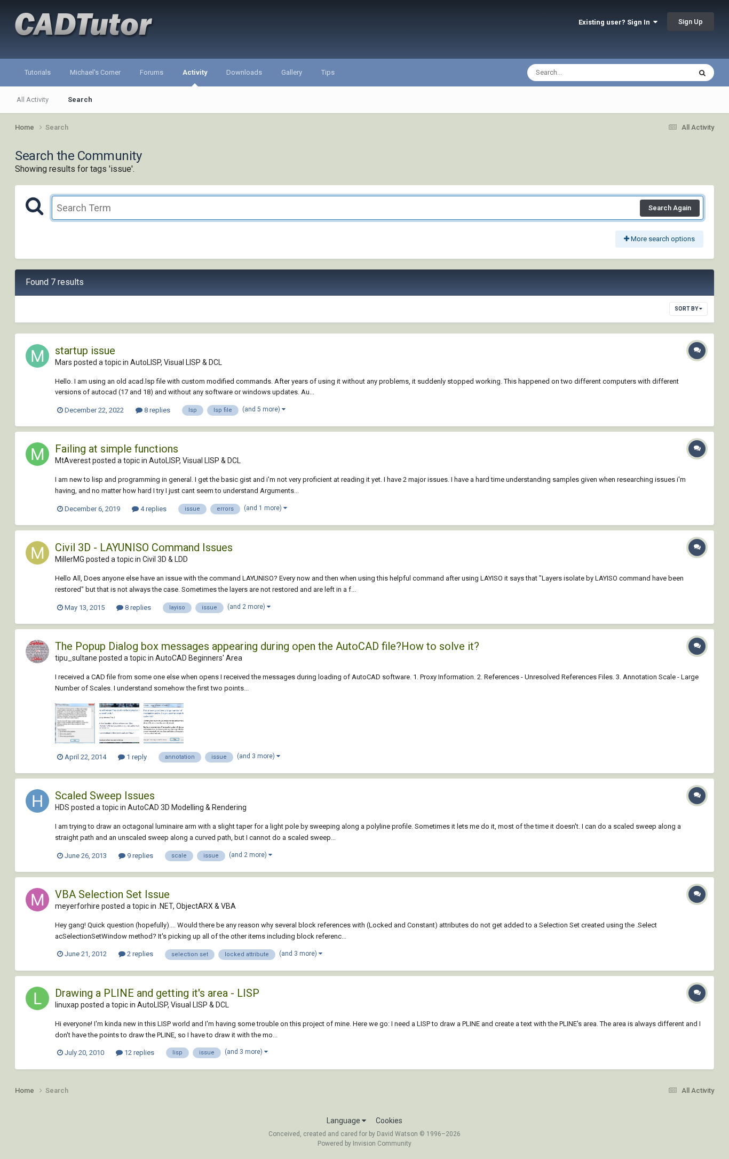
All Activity (33, 100)
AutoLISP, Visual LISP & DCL (176, 362)
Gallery (291, 72)
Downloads (244, 72)
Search (80, 100)
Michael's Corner (95, 72)
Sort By (687, 309)
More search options (662, 239)
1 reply (136, 757)
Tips (328, 72)
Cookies (389, 1120)
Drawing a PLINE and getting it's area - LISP (157, 993)
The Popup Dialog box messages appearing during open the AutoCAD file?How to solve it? (267, 646)
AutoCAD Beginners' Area (198, 658)
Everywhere (659, 72)
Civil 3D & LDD (165, 559)
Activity (195, 72)
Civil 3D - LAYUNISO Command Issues (144, 547)
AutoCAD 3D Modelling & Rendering (187, 807)
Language (344, 1120)
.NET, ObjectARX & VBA (197, 906)
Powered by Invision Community (364, 1143)
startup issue (85, 350)
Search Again (669, 208)
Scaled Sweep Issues (105, 795)
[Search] (702, 72)
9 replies (139, 856)
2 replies (139, 954)
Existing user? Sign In (616, 22)
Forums (151, 72)
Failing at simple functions (116, 448)
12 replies (138, 1053)
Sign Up (690, 22)
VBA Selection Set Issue (112, 894)
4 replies (153, 509)
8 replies (156, 410)
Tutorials (38, 72)
